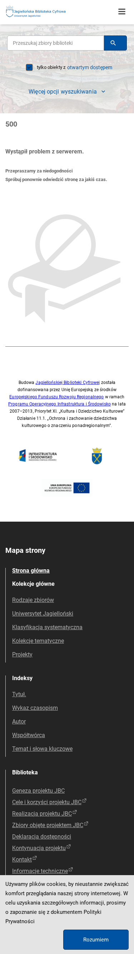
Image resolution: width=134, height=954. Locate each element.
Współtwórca (28, 735)
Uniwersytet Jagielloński (42, 613)
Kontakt (22, 859)
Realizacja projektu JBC (42, 813)
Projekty (22, 654)
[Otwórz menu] (122, 11)
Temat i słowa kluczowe (42, 748)
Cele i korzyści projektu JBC (46, 802)
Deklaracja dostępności (41, 836)
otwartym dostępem (89, 67)
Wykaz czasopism (35, 707)
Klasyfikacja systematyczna (47, 627)
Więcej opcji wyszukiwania (63, 91)
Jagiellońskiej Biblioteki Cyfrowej (67, 382)
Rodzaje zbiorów (33, 600)
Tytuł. (19, 694)
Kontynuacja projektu (39, 848)
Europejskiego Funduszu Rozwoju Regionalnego (56, 396)
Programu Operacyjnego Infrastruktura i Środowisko (59, 404)
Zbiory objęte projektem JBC (47, 825)
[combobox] (55, 43)
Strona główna (31, 570)
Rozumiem (96, 939)
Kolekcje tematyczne (38, 640)
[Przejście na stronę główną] (53, 11)
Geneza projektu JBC (38, 790)
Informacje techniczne (40, 871)
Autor (19, 721)
